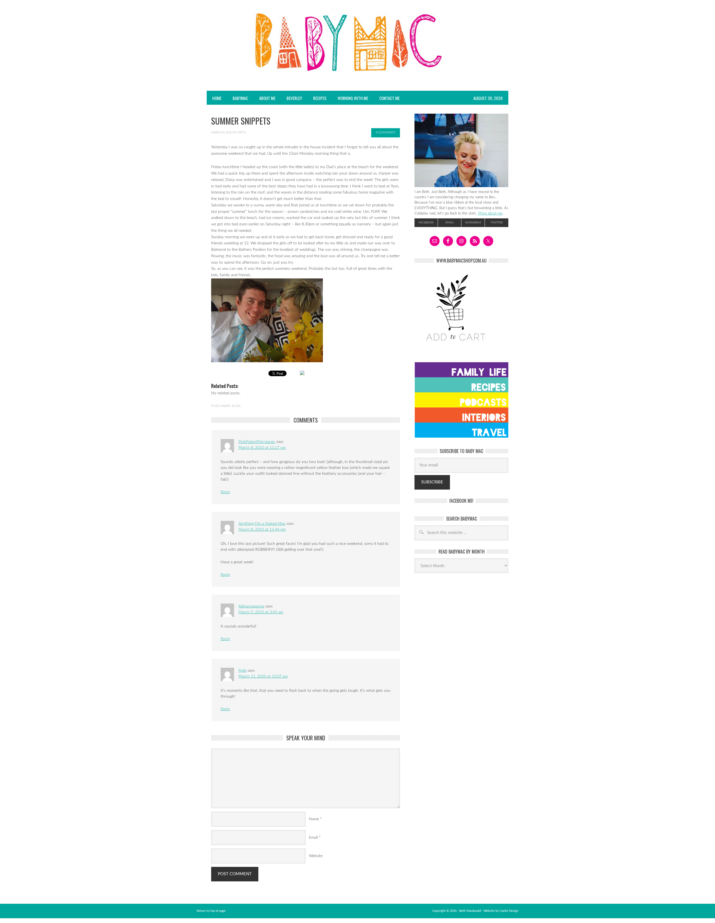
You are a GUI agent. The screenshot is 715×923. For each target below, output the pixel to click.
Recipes (317, 98)
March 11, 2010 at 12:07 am (263, 676)
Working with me (353, 98)
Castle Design (509, 910)
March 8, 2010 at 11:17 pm (262, 448)
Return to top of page (211, 910)
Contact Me (389, 98)
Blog (236, 405)
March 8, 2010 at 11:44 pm (262, 529)
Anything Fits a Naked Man (262, 524)
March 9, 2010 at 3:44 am (261, 612)
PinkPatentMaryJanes (257, 442)
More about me (490, 213)
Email (313, 837)
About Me (267, 98)
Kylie (242, 670)
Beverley (294, 98)
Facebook (426, 222)
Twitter (497, 222)
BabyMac (237, 98)
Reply (225, 492)
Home (216, 98)
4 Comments (385, 132)
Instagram (473, 222)
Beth (242, 132)
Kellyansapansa (251, 606)
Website (316, 856)
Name (314, 819)
